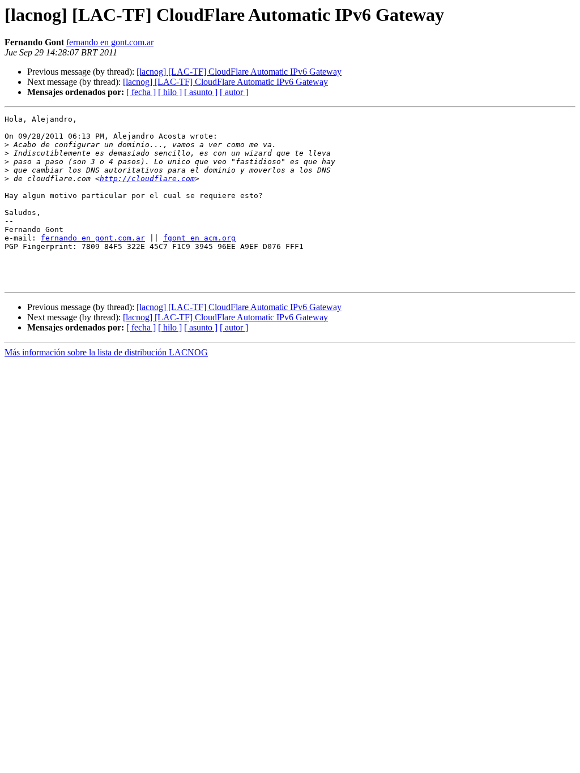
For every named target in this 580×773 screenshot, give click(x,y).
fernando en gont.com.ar (109, 42)
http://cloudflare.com (147, 178)
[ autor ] (234, 92)
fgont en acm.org (199, 238)
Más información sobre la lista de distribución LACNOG (106, 352)
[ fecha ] (141, 92)
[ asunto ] (201, 92)
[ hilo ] (170, 92)
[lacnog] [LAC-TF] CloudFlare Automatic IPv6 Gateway (239, 71)
